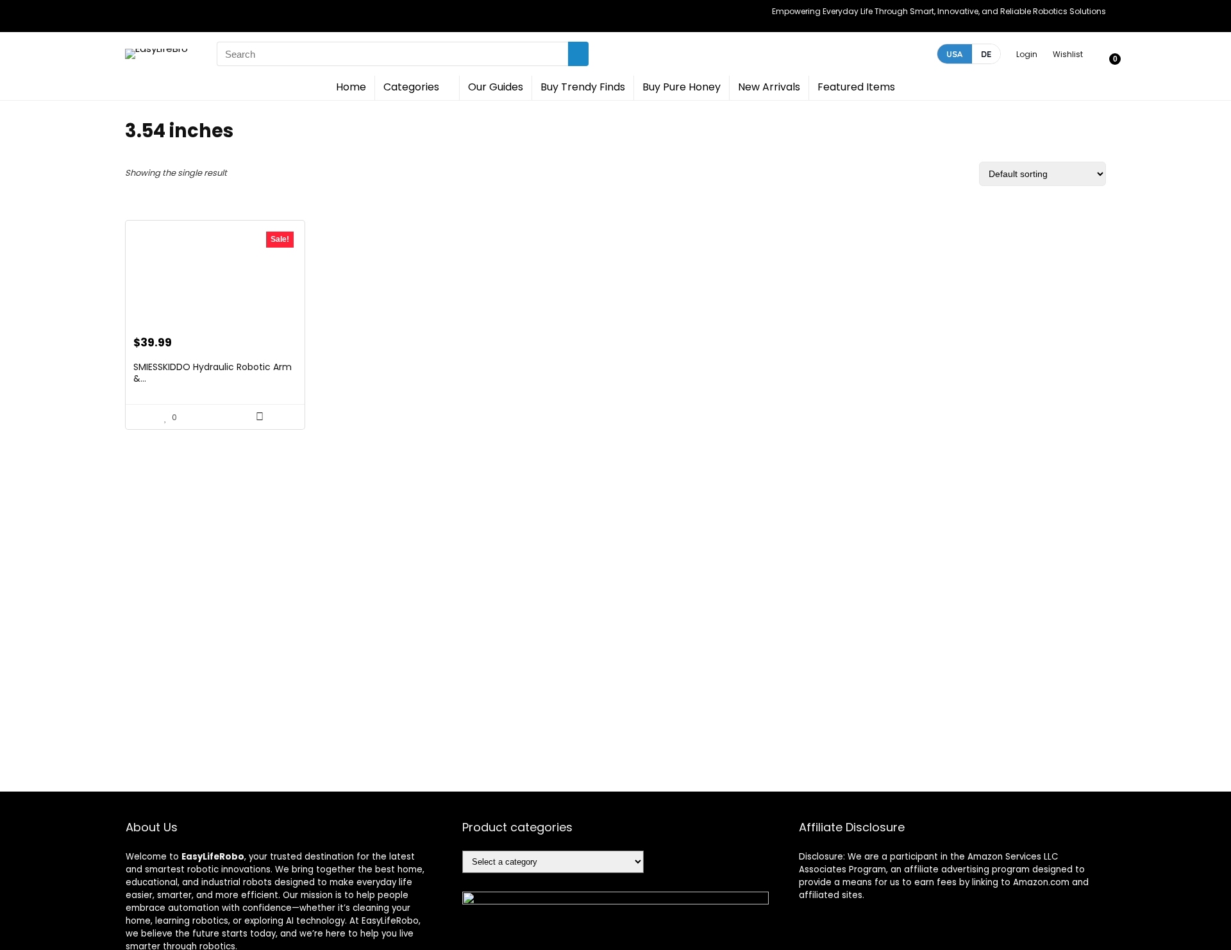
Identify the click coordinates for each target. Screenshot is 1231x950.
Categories (411, 87)
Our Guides (495, 87)
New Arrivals (769, 87)
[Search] (578, 54)
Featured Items (856, 87)
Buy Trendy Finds (582, 87)
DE (986, 54)
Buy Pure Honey (681, 87)
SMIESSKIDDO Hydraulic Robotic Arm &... (212, 372)
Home (351, 87)
